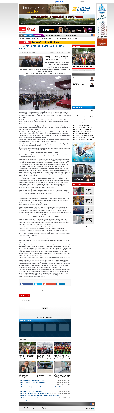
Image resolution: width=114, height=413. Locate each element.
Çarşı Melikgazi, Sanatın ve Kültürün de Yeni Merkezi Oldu (33, 400)
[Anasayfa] (21, 35)
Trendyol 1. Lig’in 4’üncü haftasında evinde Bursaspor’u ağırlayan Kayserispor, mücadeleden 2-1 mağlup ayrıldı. (62, 357)
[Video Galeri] (38, 35)
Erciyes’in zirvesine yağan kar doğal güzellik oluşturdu (33, 380)
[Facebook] (20, 52)
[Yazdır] (62, 52)
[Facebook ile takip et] (92, 35)
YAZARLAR (75, 74)
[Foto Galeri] (28, 35)
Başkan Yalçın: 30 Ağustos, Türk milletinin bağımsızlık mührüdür (35, 393)
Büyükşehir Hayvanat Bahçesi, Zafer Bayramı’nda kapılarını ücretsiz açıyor (37, 397)
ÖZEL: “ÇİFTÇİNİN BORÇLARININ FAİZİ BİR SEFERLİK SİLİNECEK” (83, 113)
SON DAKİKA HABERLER (78, 107)
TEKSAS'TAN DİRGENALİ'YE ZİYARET (82, 123)
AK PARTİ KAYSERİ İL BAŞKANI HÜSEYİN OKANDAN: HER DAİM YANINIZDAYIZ (83, 117)
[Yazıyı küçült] (65, 52)
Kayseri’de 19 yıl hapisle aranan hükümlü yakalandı (32, 391)
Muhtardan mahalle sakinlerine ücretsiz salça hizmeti (33, 382)
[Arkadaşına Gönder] (60, 52)
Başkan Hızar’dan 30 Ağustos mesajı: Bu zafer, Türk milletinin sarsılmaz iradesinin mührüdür (41, 387)
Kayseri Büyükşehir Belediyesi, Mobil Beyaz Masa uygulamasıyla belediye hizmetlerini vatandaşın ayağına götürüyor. (44, 376)
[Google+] (25, 52)
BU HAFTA (83, 226)
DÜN (88, 226)
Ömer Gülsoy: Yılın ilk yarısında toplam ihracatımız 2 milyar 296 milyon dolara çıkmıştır (40, 395)
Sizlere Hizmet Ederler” (48, 290)
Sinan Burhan (79, 84)
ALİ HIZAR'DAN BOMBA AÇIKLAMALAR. (27, 376)
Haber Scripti (89, 408)
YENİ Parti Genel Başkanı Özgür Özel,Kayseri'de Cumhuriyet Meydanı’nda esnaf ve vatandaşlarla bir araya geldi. (27, 357)
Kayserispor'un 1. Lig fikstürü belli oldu (45, 42)
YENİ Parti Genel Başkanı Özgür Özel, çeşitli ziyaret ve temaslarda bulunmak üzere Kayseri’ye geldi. (45, 357)
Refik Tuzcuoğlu (78, 78)
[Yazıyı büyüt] (69, 52)
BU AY (79, 226)
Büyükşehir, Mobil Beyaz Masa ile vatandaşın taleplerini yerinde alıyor (83, 67)
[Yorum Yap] (58, 52)
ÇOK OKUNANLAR (77, 184)
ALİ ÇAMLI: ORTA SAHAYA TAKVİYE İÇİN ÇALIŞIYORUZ (83, 111)
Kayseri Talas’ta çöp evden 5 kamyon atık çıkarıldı (32, 389)
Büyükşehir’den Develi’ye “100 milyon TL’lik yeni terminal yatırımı (82, 128)
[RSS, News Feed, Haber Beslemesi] (94, 35)
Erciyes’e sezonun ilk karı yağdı (28, 384)
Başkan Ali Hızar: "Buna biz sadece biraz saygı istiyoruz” (83, 121)
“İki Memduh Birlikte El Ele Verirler (35, 290)
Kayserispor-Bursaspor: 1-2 (54, 35)
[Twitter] (22, 52)
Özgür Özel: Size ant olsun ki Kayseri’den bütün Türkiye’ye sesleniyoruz (83, 115)
